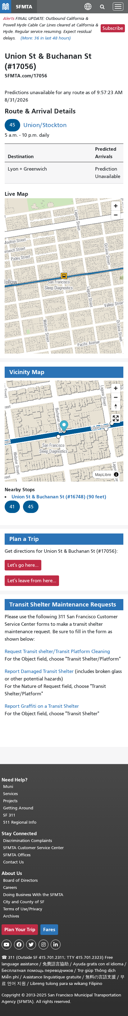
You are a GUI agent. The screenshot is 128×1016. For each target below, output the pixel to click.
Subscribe (113, 28)
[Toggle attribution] (116, 474)
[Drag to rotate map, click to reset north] (115, 406)
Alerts (8, 18)
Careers (10, 887)
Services (10, 793)
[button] (87, 6)
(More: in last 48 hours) (46, 38)
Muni (8, 786)
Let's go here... (23, 565)
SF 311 (9, 815)
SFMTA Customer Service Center (33, 847)
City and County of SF (23, 901)
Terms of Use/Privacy (22, 909)
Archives (11, 916)
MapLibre (103, 474)
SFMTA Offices (16, 855)
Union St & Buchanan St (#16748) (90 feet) (58, 497)
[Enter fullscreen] (115, 418)
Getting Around (18, 808)
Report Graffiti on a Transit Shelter (42, 706)
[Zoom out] (115, 397)
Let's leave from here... (31, 581)
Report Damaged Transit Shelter (39, 671)
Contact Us (13, 862)
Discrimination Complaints (27, 840)
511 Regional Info (19, 822)
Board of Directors (20, 880)
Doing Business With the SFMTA (33, 894)
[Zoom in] (115, 388)
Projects (10, 800)
